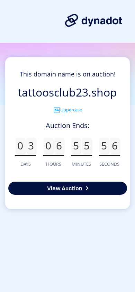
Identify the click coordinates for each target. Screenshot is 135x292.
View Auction (64, 188)
